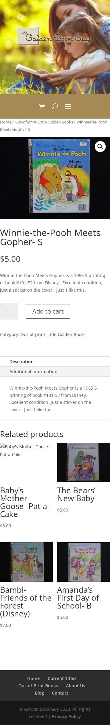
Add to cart (48, 311)
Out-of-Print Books (38, 686)
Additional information (33, 371)
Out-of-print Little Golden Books (44, 122)
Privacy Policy (66, 716)
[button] (100, 146)
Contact (60, 693)
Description (21, 361)
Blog (39, 693)
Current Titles (62, 678)
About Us (75, 686)
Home (5, 122)
